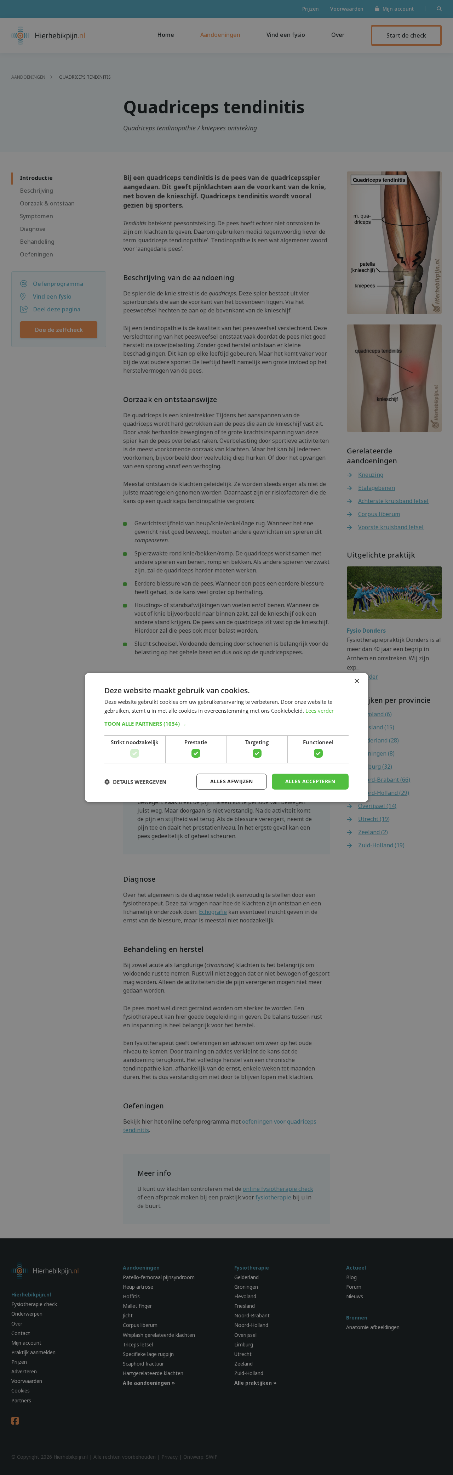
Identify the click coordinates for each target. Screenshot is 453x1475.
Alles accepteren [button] (310, 781)
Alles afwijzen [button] (231, 781)
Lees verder (319, 710)
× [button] (356, 681)
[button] (226, 723)
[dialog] (226, 737)
